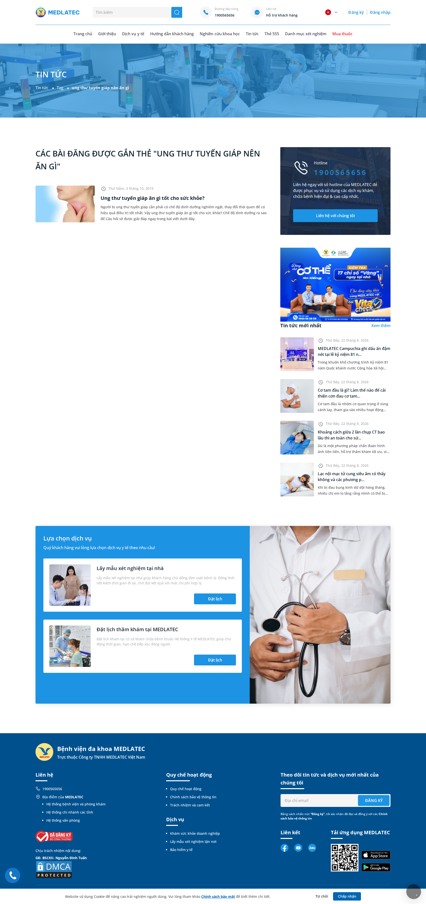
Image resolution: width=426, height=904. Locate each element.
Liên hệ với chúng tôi (335, 215)
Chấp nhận (347, 896)
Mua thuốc (342, 33)
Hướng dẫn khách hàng (172, 33)
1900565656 (52, 788)
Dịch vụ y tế (133, 33)
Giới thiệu (107, 33)
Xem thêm (380, 325)
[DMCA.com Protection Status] (54, 869)
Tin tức (252, 33)
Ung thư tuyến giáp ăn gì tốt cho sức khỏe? (153, 198)
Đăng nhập (380, 12)
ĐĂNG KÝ (374, 800)
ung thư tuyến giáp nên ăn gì (100, 87)
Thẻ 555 (272, 33)
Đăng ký (356, 12)
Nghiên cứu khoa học (220, 33)
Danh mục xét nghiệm (305, 33)
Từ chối (322, 896)
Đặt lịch (215, 599)
